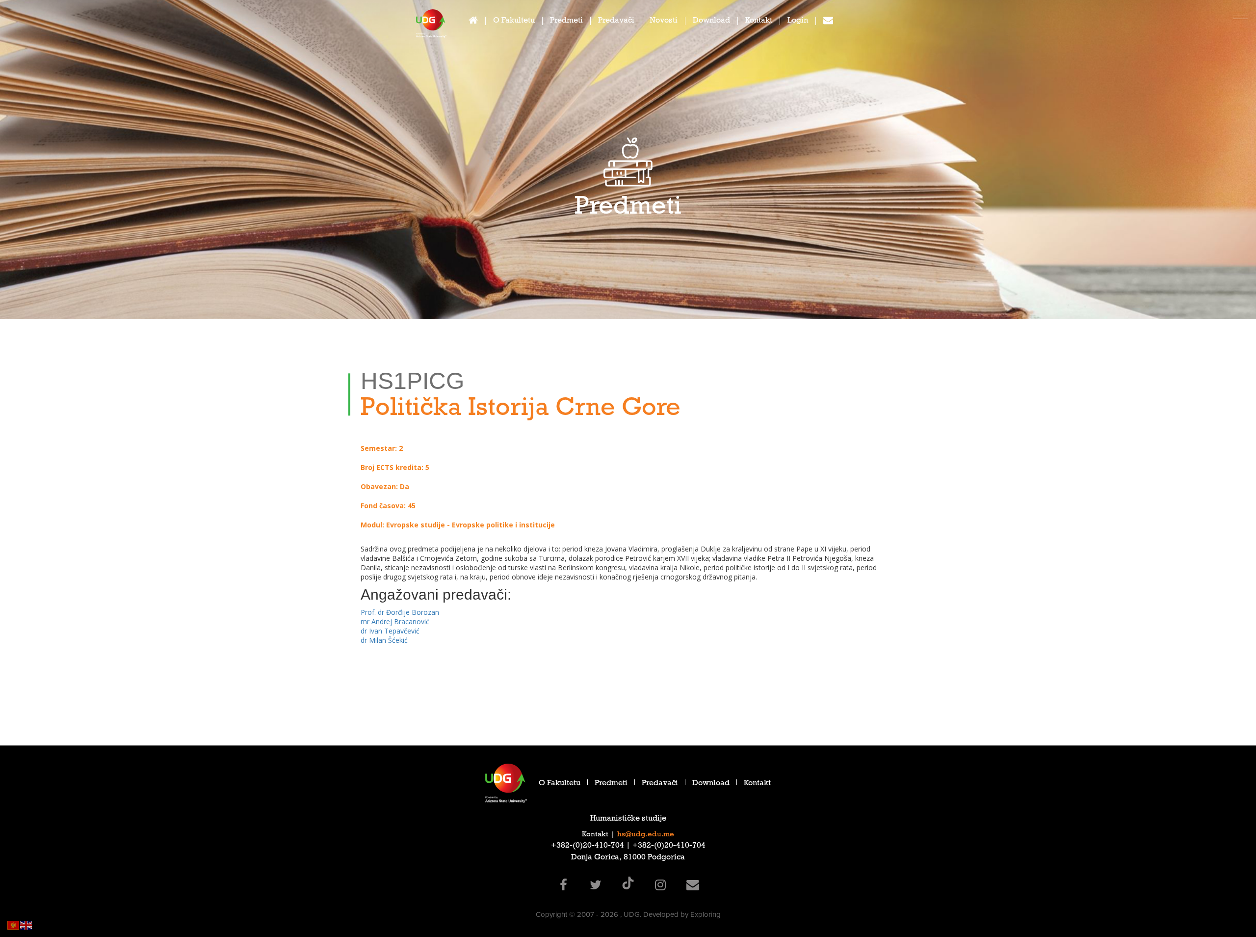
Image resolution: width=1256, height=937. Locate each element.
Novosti (664, 21)
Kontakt (758, 21)
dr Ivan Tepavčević (390, 630)
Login (797, 21)
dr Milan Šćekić (384, 640)
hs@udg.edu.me (645, 834)
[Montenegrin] (13, 924)
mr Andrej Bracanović (395, 621)
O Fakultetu (514, 21)
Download (711, 21)
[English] (26, 924)
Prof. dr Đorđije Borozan (400, 612)
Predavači (616, 21)
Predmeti (566, 21)
